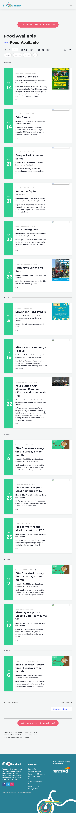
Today (15, 50)
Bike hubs (31, 784)
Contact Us (32, 769)
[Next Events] (9, 50)
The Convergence (26, 229)
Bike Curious (23, 117)
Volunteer (31, 776)
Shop (30, 779)
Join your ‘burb (33, 786)
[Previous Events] (5, 50)
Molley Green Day (26, 76)
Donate (30, 774)
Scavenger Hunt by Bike (30, 311)
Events (6, 43)
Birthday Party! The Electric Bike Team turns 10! (31, 616)
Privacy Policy (33, 789)
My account (41, 774)
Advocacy (41, 784)
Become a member (34, 771)
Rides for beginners (35, 781)
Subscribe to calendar (60, 709)
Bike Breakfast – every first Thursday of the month (29, 451)
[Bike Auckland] (12, 4)
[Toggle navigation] (71, 5)
